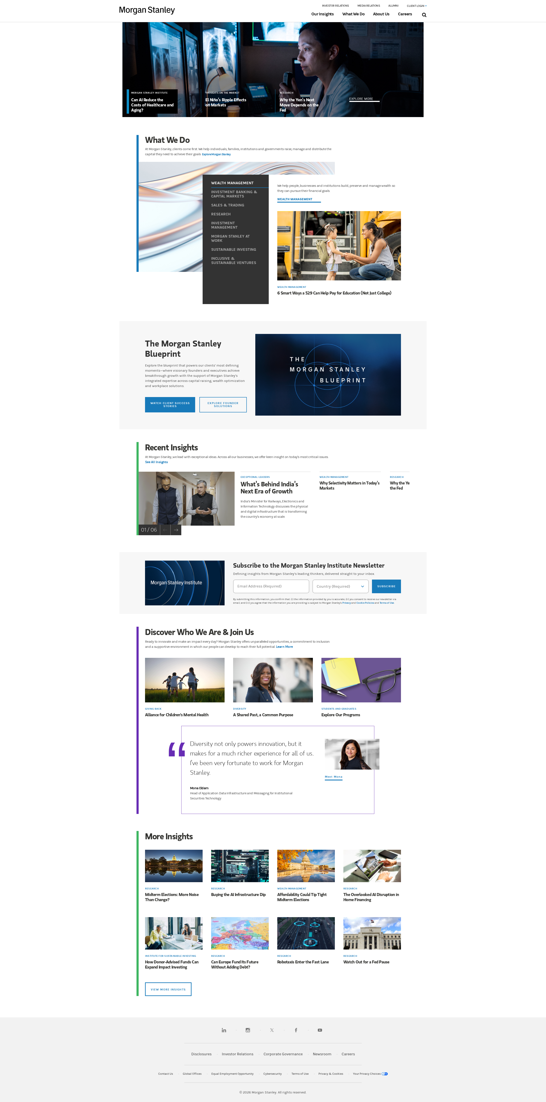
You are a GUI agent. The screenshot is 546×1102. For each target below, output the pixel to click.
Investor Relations (335, 5)
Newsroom (322, 1054)
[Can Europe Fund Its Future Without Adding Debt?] (240, 933)
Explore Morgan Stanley (216, 154)
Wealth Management (291, 287)
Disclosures (201, 1054)
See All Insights (156, 462)
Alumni (393, 5)
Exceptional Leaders (255, 477)
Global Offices (192, 1074)
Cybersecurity (272, 1074)
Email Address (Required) (259, 586)
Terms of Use (387, 602)
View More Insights (168, 989)
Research (286, 92)
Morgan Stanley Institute (149, 92)
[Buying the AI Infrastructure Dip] (240, 866)
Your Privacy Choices (367, 1074)
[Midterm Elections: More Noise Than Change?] (174, 866)
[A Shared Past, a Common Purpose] (273, 680)
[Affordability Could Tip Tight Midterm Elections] (306, 866)
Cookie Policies (365, 602)
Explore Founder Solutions (223, 404)
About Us (381, 14)
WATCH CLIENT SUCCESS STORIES (170, 404)
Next (176, 530)
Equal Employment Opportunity (232, 1074)
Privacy (346, 602)
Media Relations (368, 5)
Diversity (239, 709)
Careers (405, 14)
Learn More (284, 647)
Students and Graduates (338, 709)
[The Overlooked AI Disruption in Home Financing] (372, 866)
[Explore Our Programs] (361, 680)
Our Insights (322, 14)
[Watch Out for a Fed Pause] (372, 933)
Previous (165, 530)
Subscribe (386, 586)
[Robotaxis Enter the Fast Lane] (306, 933)
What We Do (353, 14)
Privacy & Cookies (330, 1074)
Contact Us (165, 1074)
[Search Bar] (424, 14)
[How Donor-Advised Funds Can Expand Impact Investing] (174, 933)
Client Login (416, 6)
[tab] (240, 183)
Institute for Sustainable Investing (170, 956)
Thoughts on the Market (222, 92)
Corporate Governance (283, 1054)
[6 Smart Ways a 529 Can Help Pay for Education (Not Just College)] (339, 246)
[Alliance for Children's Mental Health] (185, 680)
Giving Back (153, 709)
